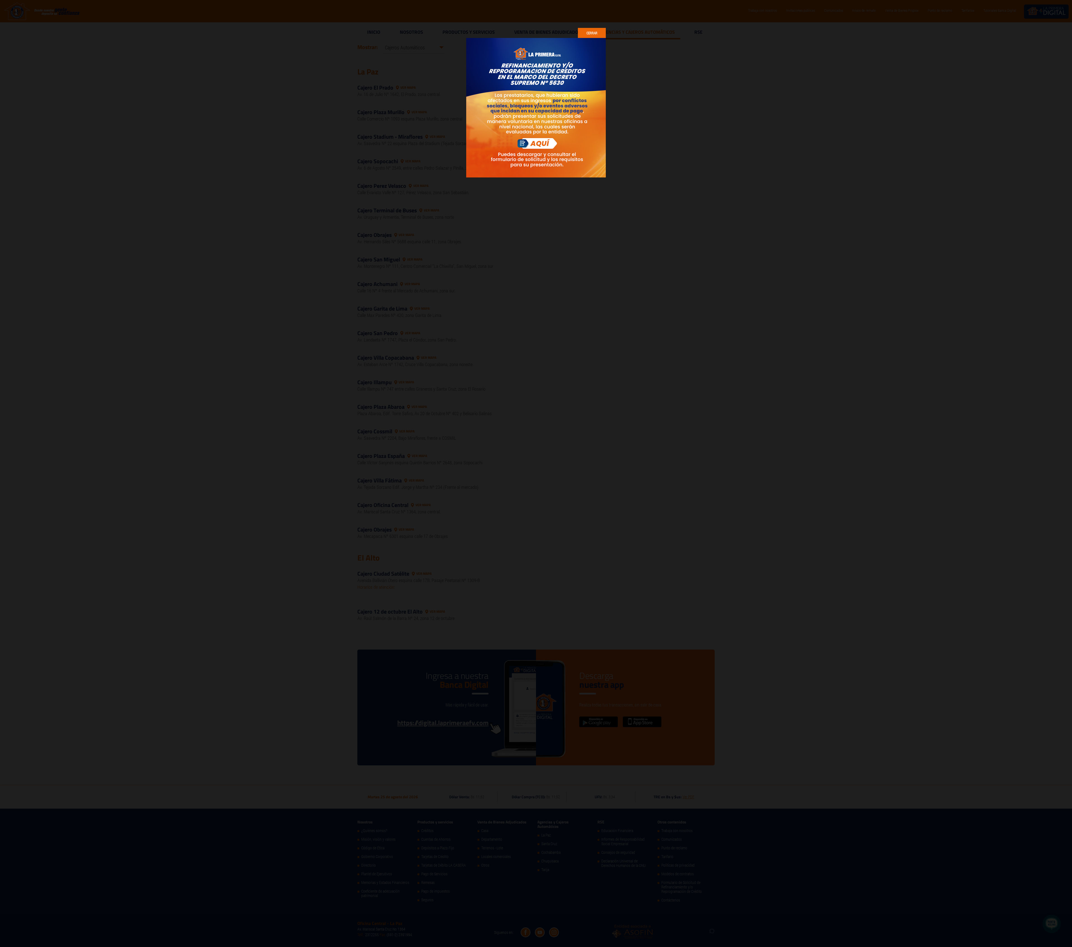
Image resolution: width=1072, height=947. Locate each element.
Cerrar (592, 33)
